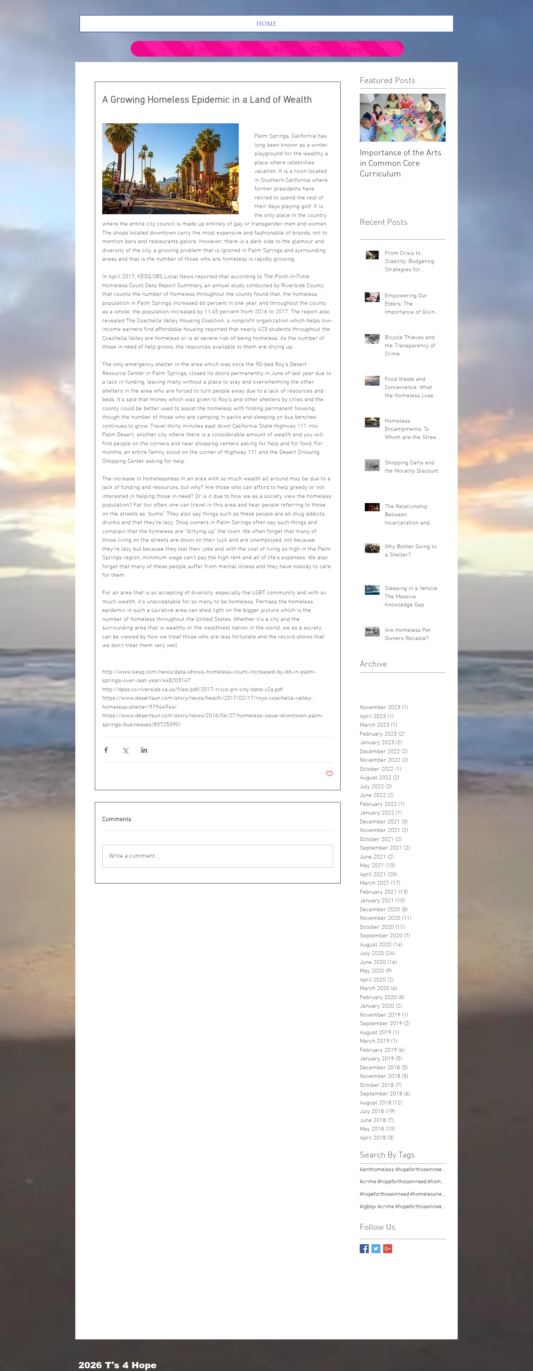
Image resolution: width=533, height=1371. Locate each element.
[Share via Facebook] (106, 750)
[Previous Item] (372, 118)
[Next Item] (433, 118)
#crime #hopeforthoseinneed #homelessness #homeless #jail (403, 1182)
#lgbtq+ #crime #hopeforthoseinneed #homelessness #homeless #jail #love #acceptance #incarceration (403, 1207)
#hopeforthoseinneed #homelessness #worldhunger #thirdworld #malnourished (403, 1194)
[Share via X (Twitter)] (125, 750)
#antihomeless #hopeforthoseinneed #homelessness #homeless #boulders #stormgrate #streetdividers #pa (403, 1170)
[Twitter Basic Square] (375, 1248)
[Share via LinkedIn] (144, 750)
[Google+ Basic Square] (387, 1248)
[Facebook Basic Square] (364, 1248)
